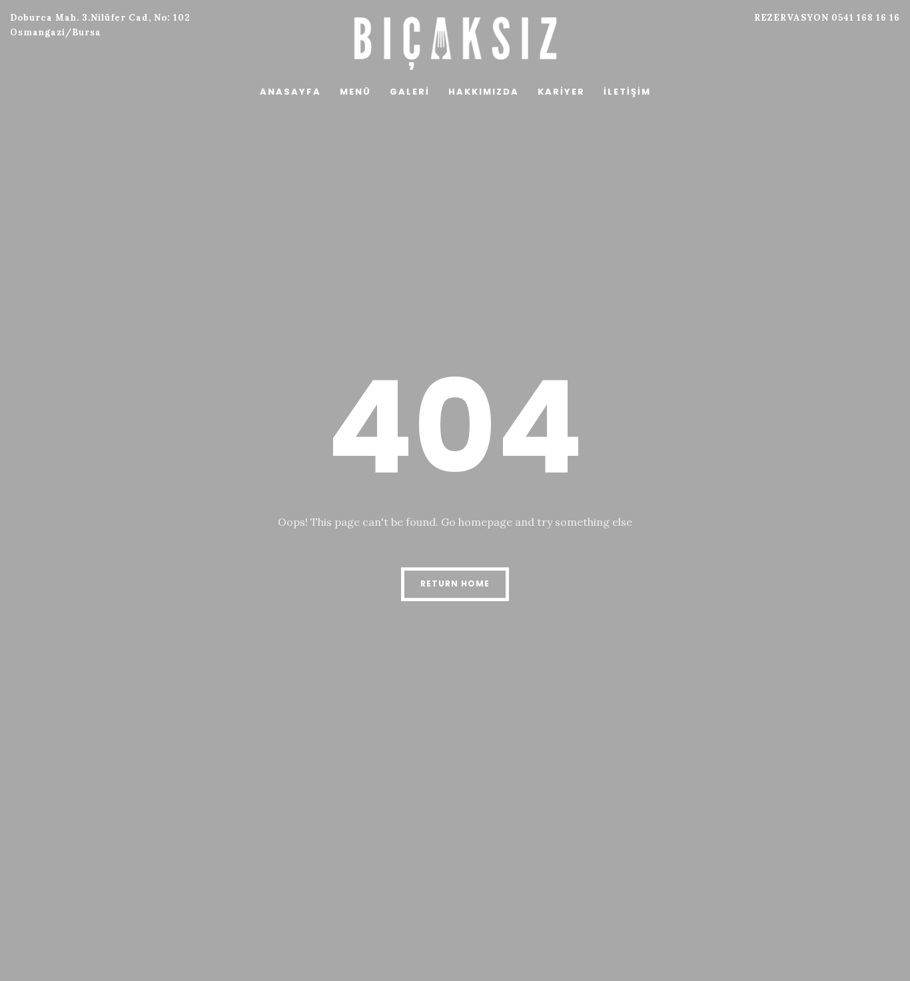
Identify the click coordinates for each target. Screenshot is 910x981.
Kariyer (561, 91)
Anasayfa (290, 91)
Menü (355, 91)
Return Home (455, 583)
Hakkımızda (483, 91)
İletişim (627, 91)
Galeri (410, 91)
